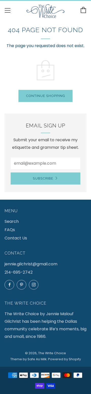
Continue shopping (45, 96)
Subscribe (43, 178)
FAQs (10, 230)
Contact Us (16, 238)
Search (12, 221)
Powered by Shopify (64, 359)
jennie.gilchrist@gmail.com (31, 264)
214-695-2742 (19, 272)
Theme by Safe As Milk (28, 359)
